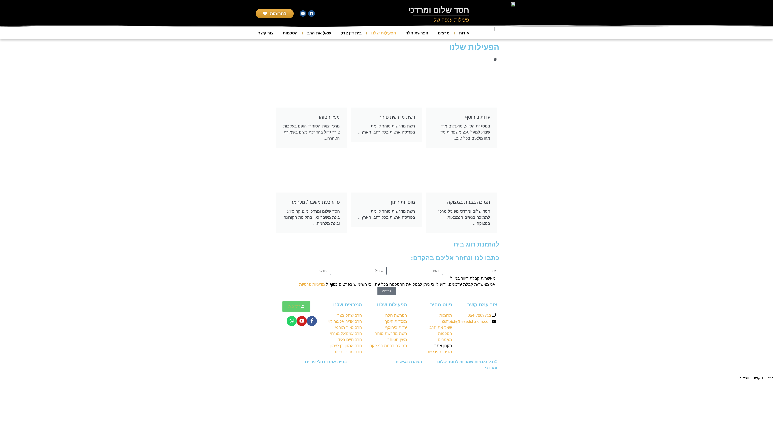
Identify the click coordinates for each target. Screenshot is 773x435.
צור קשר (266, 33)
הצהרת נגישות (409, 361)
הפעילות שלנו (383, 33)
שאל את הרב (319, 33)
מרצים (444, 33)
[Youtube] (303, 13)
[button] (386, 378)
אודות (464, 33)
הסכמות (290, 33)
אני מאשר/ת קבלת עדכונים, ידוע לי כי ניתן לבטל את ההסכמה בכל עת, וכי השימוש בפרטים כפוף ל (397, 284)
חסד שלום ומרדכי (438, 10)
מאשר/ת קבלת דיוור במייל (472, 278)
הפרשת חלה (416, 33)
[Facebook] (311, 13)
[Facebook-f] (312, 321)
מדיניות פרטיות (312, 284)
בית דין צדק (351, 33)
